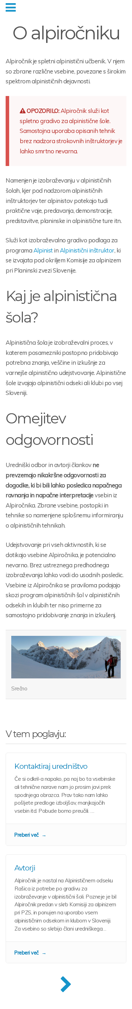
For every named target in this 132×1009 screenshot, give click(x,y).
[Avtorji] (66, 909)
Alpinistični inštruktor (87, 250)
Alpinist (43, 250)
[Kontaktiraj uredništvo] (66, 799)
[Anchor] (44, 317)
